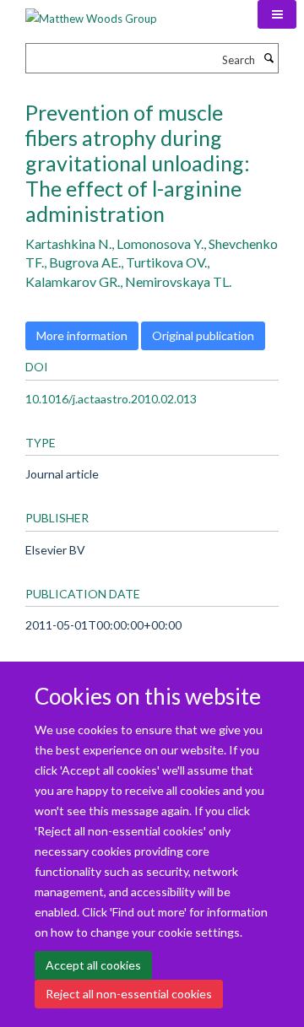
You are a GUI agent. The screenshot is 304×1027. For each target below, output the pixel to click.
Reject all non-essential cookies (129, 993)
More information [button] (82, 335)
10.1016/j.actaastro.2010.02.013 (111, 399)
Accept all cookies (93, 965)
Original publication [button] (203, 335)
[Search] (268, 58)
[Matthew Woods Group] (91, 12)
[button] (277, 14)
